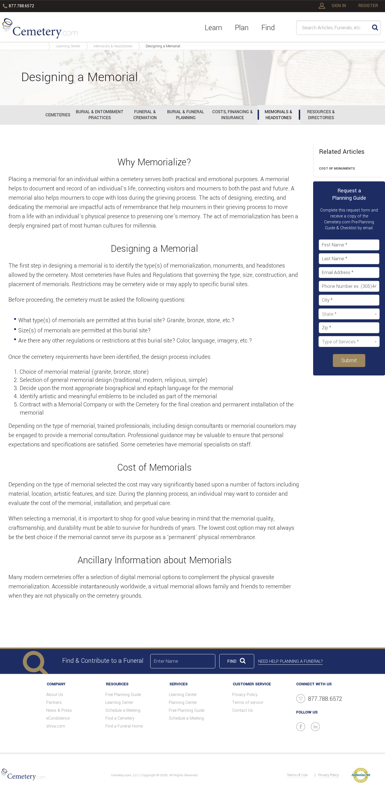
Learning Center (68, 46)
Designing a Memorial (163, 46)
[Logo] (40, 29)
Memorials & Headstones (113, 46)
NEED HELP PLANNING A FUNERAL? (290, 661)
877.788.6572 (21, 6)
